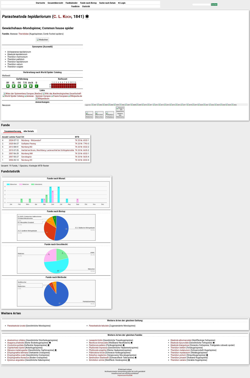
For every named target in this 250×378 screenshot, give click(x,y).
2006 (11, 160)
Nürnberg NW (27, 153)
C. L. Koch (62, 16)
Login (122, 3)
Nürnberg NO (26, 147)
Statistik (86, 6)
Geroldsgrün (26, 157)
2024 (11, 140)
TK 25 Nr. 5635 (81, 157)
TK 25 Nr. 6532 (81, 140)
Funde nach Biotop (88, 3)
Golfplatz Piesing (28, 144)
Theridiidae (23, 34)
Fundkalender (72, 3)
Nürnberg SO (26, 160)
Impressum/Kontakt (125, 375)
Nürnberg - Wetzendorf (31, 140)
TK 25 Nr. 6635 (81, 150)
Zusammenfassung (12, 131)
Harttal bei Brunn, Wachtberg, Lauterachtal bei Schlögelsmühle (47, 150)
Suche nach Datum (107, 3)
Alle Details (29, 131)
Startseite (40, 3)
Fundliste (75, 6)
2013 (11, 147)
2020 (11, 144)
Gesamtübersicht (55, 3)
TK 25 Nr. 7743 (81, 144)
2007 (11, 153)
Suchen (214, 4)
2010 (11, 150)
